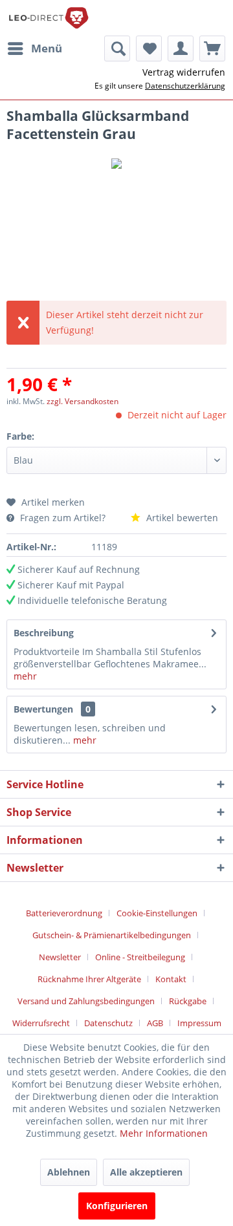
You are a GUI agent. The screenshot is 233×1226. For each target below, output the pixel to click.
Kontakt (170, 979)
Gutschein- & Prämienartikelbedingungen (111, 935)
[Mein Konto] (181, 48)
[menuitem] (34, 48)
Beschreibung (44, 633)
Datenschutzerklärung (185, 85)
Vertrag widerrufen (183, 72)
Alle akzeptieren (146, 1172)
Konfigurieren (117, 1205)
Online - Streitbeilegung (140, 957)
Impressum (199, 1023)
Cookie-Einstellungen (156, 913)
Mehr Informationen (164, 1133)
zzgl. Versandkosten (82, 401)
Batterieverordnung (64, 913)
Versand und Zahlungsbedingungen (86, 1001)
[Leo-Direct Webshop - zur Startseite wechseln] (48, 17)
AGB (155, 1023)
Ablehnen (68, 1172)
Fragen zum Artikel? (62, 517)
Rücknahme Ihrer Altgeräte (89, 979)
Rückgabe (187, 1001)
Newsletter (60, 957)
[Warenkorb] (212, 48)
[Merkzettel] (149, 48)
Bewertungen (43, 709)
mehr (25, 676)
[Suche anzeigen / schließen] (117, 48)
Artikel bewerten (181, 517)
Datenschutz (108, 1023)
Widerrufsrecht (41, 1023)
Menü (46, 48)
